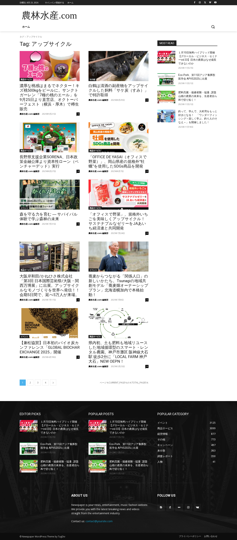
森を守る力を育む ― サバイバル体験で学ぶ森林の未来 (49, 216)
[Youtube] (215, 3)
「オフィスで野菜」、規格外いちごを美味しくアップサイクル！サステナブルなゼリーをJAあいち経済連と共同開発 (118, 221)
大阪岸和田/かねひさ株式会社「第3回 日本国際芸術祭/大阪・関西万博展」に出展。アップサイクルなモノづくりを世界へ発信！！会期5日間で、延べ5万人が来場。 (50, 285)
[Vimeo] (210, 3)
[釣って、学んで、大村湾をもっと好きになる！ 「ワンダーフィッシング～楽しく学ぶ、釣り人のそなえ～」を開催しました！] (166, 116)
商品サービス (26, 79)
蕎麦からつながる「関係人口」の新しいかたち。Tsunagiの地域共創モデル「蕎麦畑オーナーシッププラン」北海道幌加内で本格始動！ (118, 285)
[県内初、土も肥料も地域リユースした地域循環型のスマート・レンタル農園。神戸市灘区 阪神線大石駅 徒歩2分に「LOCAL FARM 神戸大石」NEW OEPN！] (118, 323)
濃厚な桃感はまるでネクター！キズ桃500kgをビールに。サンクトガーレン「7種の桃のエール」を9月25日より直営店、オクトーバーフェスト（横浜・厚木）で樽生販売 (50, 97)
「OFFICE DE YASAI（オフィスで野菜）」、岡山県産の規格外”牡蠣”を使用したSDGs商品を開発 (118, 161)
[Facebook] (195, 3)
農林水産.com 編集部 (29, 113)
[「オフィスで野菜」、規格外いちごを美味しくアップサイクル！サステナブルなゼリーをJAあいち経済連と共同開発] (118, 195)
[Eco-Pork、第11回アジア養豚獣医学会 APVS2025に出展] (166, 79)
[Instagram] (200, 3)
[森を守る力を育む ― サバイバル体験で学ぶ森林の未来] (50, 195)
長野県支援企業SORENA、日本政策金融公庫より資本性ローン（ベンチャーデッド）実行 (49, 161)
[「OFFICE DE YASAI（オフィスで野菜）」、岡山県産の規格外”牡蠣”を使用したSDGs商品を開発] (118, 137)
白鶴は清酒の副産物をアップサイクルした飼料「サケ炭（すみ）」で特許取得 (118, 90)
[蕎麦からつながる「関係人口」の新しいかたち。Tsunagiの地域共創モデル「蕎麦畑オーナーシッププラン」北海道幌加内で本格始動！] (118, 257)
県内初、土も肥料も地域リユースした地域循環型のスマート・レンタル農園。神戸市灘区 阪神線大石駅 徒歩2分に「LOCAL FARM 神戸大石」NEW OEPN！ (118, 352)
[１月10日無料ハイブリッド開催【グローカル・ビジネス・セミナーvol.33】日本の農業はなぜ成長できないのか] (166, 57)
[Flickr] (179, 507)
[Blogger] (161, 507)
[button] (212, 26)
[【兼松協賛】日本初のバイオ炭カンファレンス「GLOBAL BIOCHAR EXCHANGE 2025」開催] (50, 323)
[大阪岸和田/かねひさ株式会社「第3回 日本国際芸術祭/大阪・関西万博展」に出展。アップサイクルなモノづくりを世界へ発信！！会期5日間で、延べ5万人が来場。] (50, 257)
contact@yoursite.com (99, 521)
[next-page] (53, 383)
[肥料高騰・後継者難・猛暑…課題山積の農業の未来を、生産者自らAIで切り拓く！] (166, 97)
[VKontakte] (197, 507)
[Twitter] (205, 3)
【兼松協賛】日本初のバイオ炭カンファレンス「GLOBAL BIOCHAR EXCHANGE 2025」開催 (50, 347)
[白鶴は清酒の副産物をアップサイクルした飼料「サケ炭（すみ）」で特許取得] (118, 66)
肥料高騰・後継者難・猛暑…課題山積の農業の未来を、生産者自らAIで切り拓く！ (197, 96)
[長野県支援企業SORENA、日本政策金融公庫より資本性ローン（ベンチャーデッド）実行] (50, 137)
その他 (92, 79)
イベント (24, 208)
